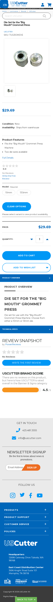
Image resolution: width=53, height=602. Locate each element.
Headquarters (26, 557)
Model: (10, 187)
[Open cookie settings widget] (5, 5)
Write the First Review (9, 177)
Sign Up (32, 467)
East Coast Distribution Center (26, 570)
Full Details (7, 157)
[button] (26, 8)
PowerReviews (13, 344)
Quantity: (7, 239)
